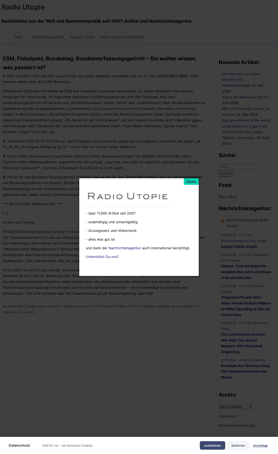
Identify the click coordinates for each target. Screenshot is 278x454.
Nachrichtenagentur (125, 248)
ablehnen (238, 445)
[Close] (191, 181)
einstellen (260, 445)
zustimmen (212, 445)
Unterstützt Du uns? (102, 256)
